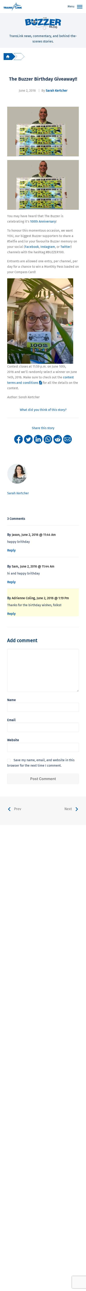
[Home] (8, 56)
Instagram (47, 247)
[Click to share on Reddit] (57, 439)
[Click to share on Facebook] (18, 439)
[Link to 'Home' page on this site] (13, 7)
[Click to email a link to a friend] (67, 439)
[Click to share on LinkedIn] (38, 439)
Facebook (32, 247)
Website (13, 740)
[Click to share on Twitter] (28, 439)
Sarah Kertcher (56, 90)
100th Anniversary (43, 221)
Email (11, 720)
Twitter (65, 247)
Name (11, 700)
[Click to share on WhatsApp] (48, 439)
